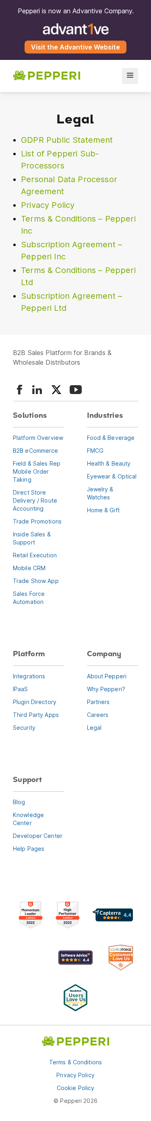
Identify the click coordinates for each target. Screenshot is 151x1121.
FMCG (95, 450)
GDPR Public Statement (67, 140)
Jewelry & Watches (100, 493)
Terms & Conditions (75, 1062)
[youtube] (75, 389)
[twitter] (56, 389)
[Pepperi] (46, 76)
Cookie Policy (76, 1087)
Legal (94, 727)
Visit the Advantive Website (75, 47)
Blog (19, 802)
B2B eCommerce (35, 450)
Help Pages (28, 848)
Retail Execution (35, 555)
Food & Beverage (111, 437)
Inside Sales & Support (32, 538)
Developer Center (37, 835)
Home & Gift (103, 510)
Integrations (29, 676)
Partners (98, 701)
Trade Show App (36, 580)
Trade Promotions (37, 521)
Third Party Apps (36, 714)
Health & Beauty (109, 463)
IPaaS (20, 689)
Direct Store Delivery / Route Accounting (35, 500)
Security (24, 727)
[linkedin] (37, 389)
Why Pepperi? (106, 689)
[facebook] (19, 389)
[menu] (130, 76)
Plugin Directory (34, 701)
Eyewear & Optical (112, 476)
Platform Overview (38, 437)
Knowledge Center (28, 818)
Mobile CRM (29, 568)
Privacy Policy (47, 205)
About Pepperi (107, 676)
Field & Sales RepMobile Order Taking (36, 471)
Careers (98, 714)
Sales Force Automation (29, 597)
